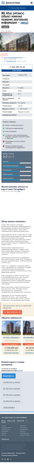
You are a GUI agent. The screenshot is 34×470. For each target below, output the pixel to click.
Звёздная (22, 431)
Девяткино (23, 425)
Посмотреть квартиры (11, 353)
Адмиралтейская (6, 427)
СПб (5, 57)
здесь (23, 22)
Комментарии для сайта (12, 370)
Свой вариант (9, 407)
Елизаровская (24, 429)
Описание (4, 53)
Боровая (4, 435)
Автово (4, 425)
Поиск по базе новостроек (18, 8)
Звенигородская (24, 433)
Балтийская (5, 431)
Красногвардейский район (15, 57)
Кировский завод (24, 435)
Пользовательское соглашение (9, 455)
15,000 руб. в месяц (11, 382)
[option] (17, 42)
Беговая (4, 433)
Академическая (6, 429)
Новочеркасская (11, 61)
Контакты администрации (8, 453)
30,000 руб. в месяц (11, 395)
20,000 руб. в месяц (11, 388)
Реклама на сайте (20, 453)
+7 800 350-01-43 (17, 67)
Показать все (5, 439)
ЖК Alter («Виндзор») (11, 337)
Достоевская (23, 427)
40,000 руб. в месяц (11, 401)
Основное (5, 27)
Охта (18, 191)
